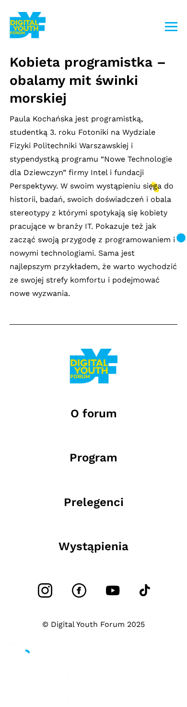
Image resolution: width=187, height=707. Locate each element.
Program (93, 457)
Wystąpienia (93, 546)
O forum (93, 413)
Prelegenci (94, 502)
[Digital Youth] (28, 26)
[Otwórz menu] (171, 26)
